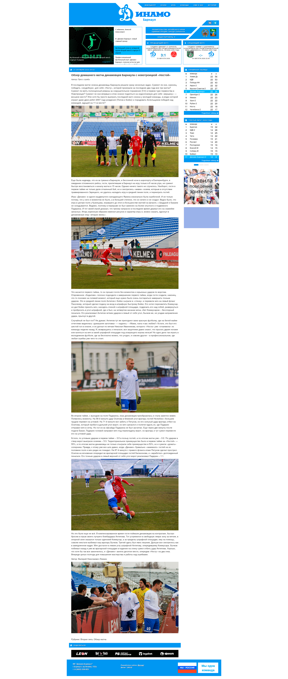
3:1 (163, 54)
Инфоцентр (150, 5)
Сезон (163, 5)
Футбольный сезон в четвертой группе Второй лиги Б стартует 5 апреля (127, 50)
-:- (200, 54)
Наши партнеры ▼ (167, 37)
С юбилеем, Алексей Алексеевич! (123, 30)
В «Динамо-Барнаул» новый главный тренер (126, 39)
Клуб (173, 5)
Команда (184, 5)
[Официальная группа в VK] (210, 22)
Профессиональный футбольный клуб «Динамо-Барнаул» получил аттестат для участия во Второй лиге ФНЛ (127, 60)
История (212, 5)
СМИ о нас (198, 5)
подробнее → (107, 61)
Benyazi (141, 665)
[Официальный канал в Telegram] (215, 22)
